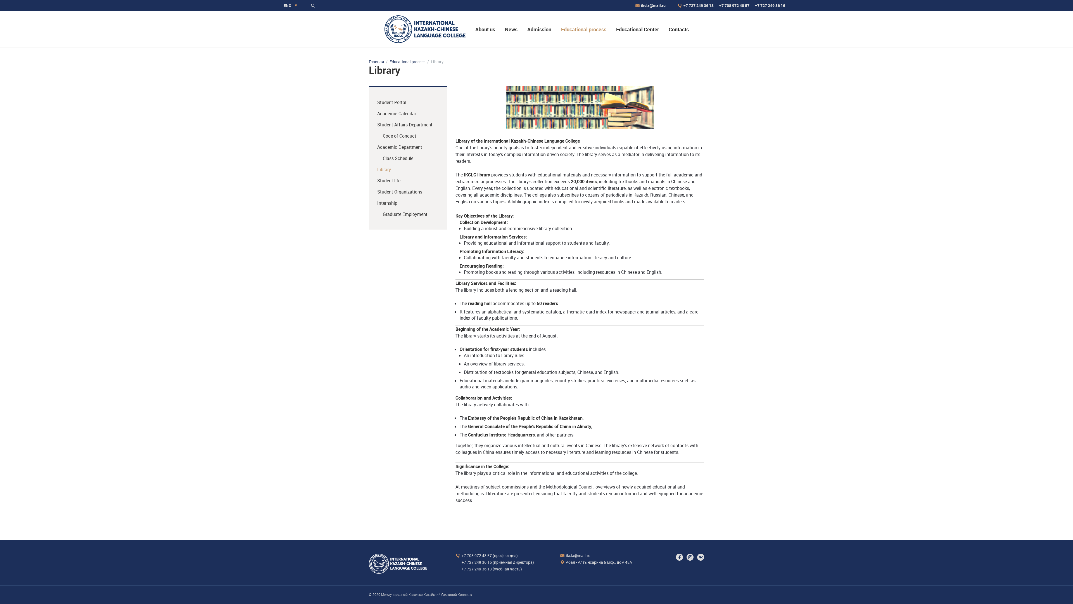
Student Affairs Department (405, 125)
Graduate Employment (405, 214)
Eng (287, 5)
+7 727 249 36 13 (698, 5)
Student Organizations (399, 192)
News (511, 29)
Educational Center (637, 29)
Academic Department (399, 147)
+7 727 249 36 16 (770, 5)
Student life (388, 181)
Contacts (679, 29)
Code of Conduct (399, 136)
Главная (376, 61)
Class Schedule (398, 158)
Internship (387, 203)
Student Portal (391, 102)
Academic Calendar (396, 113)
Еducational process (583, 29)
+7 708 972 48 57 (734, 5)
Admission (539, 29)
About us (485, 29)
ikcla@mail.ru (653, 5)
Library (384, 169)
